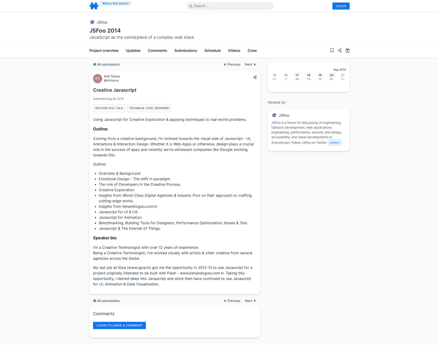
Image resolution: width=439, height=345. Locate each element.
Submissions (185, 50)
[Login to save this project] (332, 51)
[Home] (110, 6)
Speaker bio (105, 237)
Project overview (103, 50)
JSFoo (102, 22)
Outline (100, 129)
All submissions (108, 64)
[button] (338, 51)
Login (341, 6)
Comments (157, 50)
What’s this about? (115, 3)
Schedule (212, 50)
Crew (252, 50)
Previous (234, 64)
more (333, 142)
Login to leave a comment (119, 325)
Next (248, 64)
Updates (133, 50)
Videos (234, 50)
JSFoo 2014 (105, 30)
